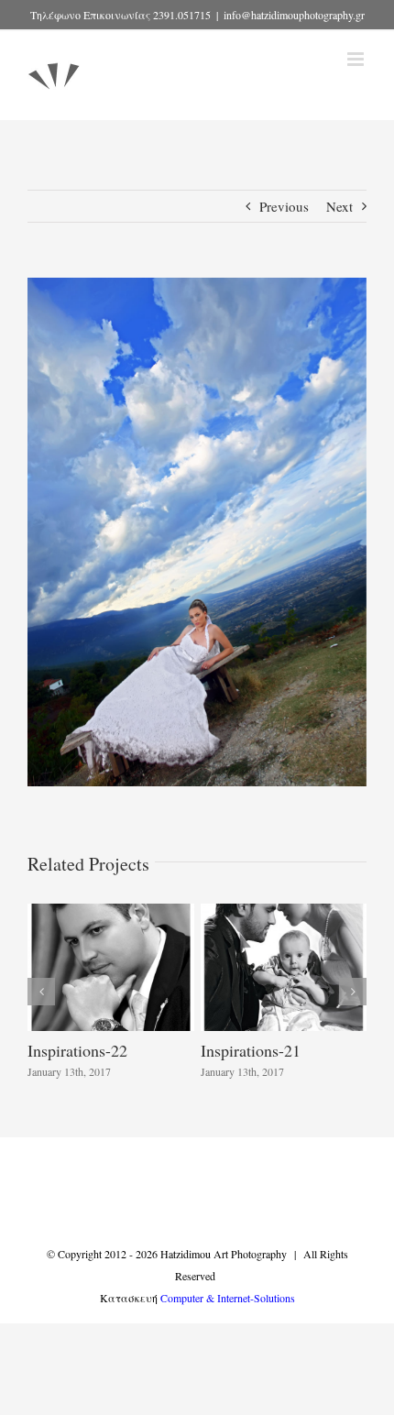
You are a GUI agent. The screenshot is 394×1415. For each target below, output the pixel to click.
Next (339, 206)
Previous (284, 206)
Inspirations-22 (77, 1050)
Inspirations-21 (251, 1050)
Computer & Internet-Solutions (227, 1297)
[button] (41, 991)
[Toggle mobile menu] (357, 59)
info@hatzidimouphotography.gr (294, 14)
